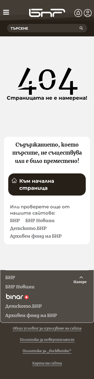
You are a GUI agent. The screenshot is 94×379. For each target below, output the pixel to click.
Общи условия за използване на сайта (47, 328)
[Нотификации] (78, 13)
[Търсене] (81, 28)
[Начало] (47, 13)
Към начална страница (36, 184)
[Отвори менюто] (6, 12)
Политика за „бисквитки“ (47, 351)
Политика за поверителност (47, 339)
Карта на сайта (47, 363)
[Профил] (87, 13)
